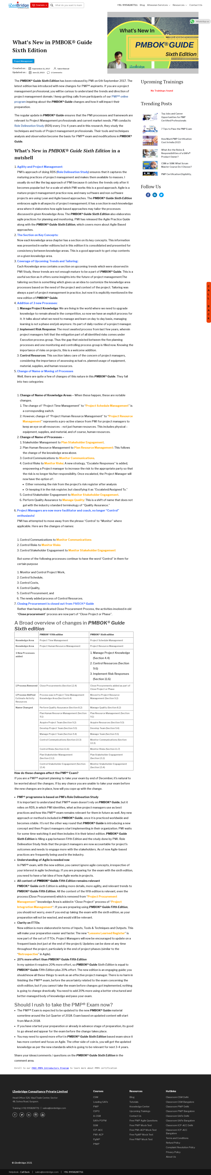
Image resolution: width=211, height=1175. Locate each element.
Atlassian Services (157, 5)
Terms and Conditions (177, 1138)
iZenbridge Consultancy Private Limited (40, 1091)
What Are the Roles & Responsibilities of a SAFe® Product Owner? (175, 153)
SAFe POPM (100, 1120)
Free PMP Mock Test (140, 1125)
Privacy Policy (173, 1152)
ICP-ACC (98, 1130)
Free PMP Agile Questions (143, 1120)
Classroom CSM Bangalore (180, 1102)
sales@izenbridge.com (54, 1108)
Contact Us (195, 5)
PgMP (96, 1139)
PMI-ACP (98, 1134)
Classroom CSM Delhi (177, 1097)
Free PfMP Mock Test (141, 1139)
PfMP (96, 1144)
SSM (95, 1125)
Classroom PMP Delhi (177, 1106)
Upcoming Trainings (139, 1111)
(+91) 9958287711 (30, 1108)
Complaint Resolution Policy (180, 1147)
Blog (142, 5)
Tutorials (133, 1102)
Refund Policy (173, 1142)
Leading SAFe (100, 1102)
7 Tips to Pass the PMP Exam (176, 129)
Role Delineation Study (29, 125)
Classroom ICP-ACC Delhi (179, 1125)
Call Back (25, 1172)
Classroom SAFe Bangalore (180, 1120)
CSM (95, 1097)
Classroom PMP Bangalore (180, 1111)
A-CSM (97, 1116)
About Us (171, 1156)
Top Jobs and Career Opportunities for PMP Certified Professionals (173, 117)
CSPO (96, 1111)
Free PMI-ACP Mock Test (143, 1130)
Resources (178, 5)
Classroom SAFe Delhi (177, 1116)
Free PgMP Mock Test (141, 1134)
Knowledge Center (139, 1106)
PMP (96, 1106)
